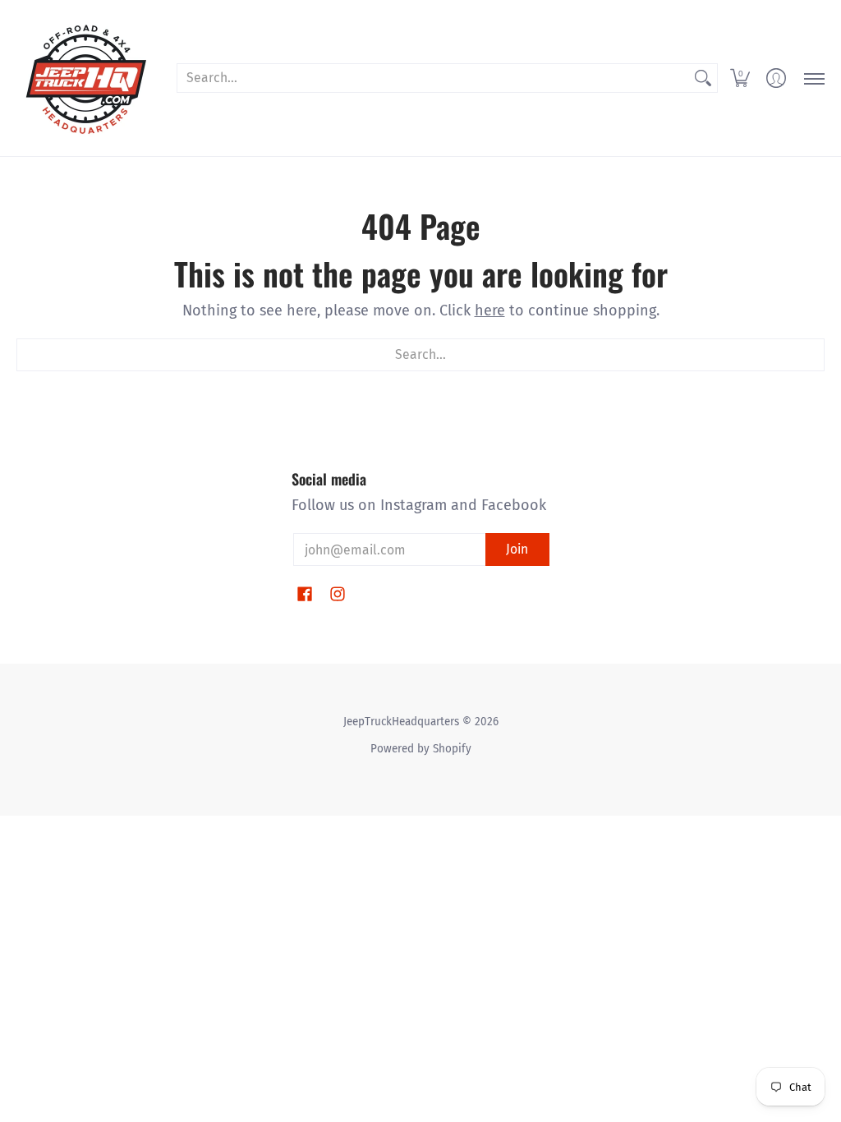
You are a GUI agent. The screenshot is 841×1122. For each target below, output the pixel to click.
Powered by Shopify (420, 749)
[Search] (703, 78)
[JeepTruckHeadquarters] (86, 78)
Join (517, 549)
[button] (740, 78)
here (490, 310)
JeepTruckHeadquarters (401, 722)
